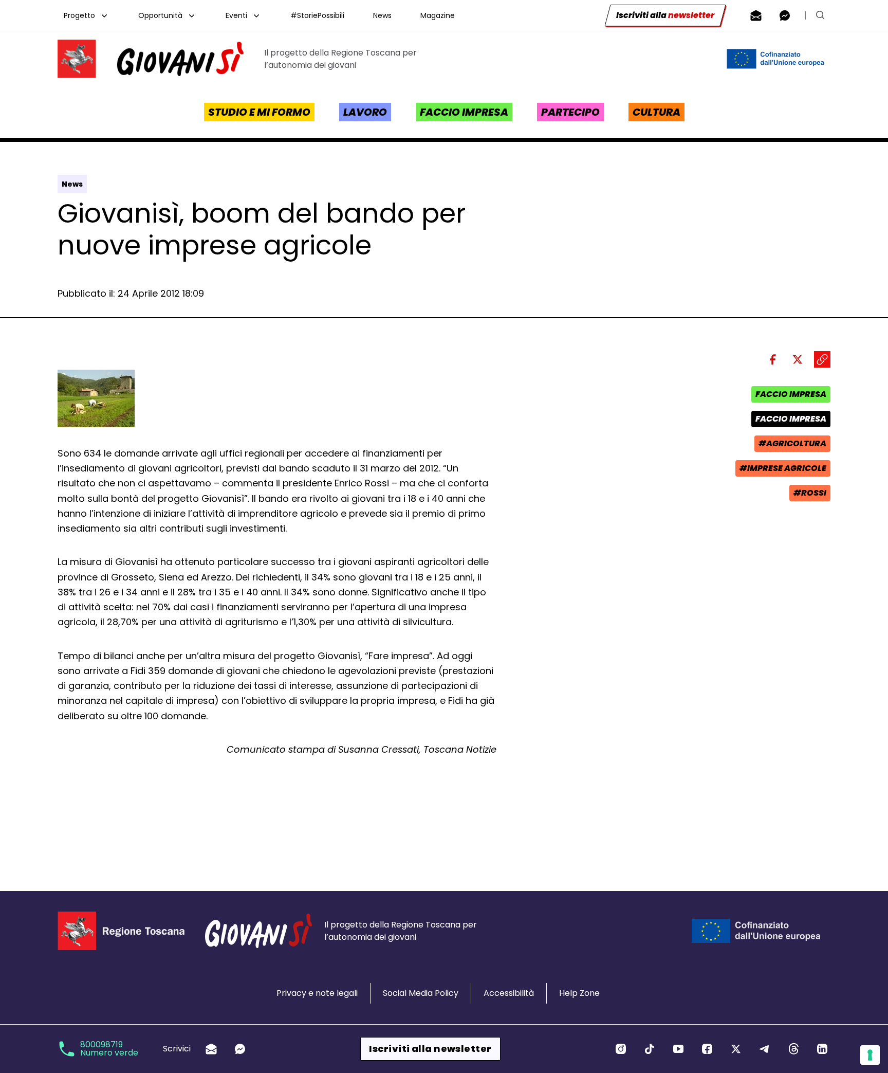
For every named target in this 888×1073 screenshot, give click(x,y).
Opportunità (160, 15)
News (382, 15)
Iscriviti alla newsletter (430, 1048)
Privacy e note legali (317, 993)
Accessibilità (509, 993)
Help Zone (579, 993)
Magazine (437, 15)
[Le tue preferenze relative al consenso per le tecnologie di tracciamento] (870, 1055)
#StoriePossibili (317, 15)
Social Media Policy (420, 993)
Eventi (236, 15)
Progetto (79, 15)
